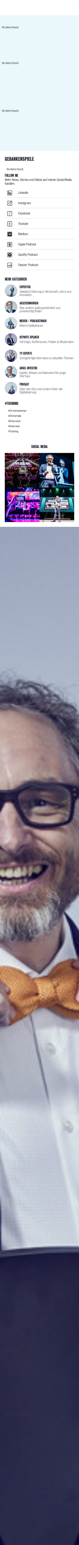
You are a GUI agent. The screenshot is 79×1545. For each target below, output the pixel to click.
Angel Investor (28, 368)
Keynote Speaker (29, 337)
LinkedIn (23, 193)
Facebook (24, 213)
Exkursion (15, 421)
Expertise (25, 287)
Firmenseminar (18, 410)
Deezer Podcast (28, 265)
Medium (23, 234)
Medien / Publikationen (33, 321)
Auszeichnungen (29, 303)
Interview (15, 426)
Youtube (23, 224)
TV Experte (26, 353)
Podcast (24, 384)
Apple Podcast (27, 244)
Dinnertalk (15, 415)
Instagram (24, 203)
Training (14, 431)
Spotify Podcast (28, 254)
